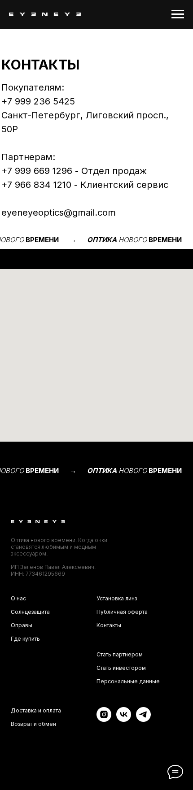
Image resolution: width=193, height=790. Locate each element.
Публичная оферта (122, 611)
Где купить (25, 638)
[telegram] (143, 719)
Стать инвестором (121, 667)
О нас (18, 598)
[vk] (123, 719)
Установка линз (116, 598)
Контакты (108, 625)
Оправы (21, 625)
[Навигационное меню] (177, 14)
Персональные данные (128, 681)
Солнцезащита (30, 611)
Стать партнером (119, 654)
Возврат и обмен (33, 724)
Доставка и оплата (36, 710)
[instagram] (103, 719)
